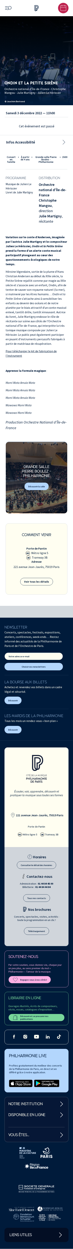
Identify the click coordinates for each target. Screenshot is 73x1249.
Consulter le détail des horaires (36, 865)
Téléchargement (36, 931)
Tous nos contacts (36, 898)
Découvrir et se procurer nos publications (34, 1017)
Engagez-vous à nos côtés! (33, 979)
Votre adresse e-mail (19, 656)
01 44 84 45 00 (45, 883)
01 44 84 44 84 (43, 887)
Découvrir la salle (36, 486)
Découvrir (13, 700)
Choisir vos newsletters (34, 666)
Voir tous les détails (36, 581)
